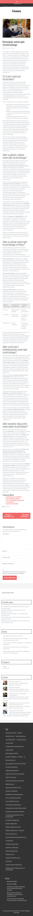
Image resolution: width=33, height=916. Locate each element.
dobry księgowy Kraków (12, 753)
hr (24, 756)
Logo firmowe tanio (11, 777)
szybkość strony (10, 854)
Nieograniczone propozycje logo (14, 794)
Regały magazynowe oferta (13, 827)
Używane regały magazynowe (14, 864)
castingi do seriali (21, 739)
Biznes (5, 666)
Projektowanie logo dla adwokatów (15, 811)
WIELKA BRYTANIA (12, 881)
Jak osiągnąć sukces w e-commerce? (13, 636)
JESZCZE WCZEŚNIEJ (12, 504)
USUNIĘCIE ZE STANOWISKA (14, 497)
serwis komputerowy (11, 834)
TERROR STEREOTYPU (15, 681)
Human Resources (10, 760)
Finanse (16, 11)
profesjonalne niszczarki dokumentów (16, 808)
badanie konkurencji (11, 733)
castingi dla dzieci (10, 739)
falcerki (20, 756)
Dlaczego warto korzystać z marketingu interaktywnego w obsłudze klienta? (15, 894)
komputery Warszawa (11, 767)
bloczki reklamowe (21, 736)
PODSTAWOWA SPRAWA (13, 498)
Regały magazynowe (11, 823)
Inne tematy (6, 506)
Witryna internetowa (8, 563)
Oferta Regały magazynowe (13, 804)
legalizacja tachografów (12, 770)
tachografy (9, 861)
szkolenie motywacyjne (12, 847)
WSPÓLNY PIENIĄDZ (14, 687)
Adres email (6, 557)
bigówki (20, 733)
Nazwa (5, 551)
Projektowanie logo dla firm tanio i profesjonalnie (15, 815)
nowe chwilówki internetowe (13, 798)
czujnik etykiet (9, 750)
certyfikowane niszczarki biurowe (15, 746)
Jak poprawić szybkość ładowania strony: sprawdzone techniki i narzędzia (16, 888)
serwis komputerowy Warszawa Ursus (16, 837)
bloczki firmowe (10, 736)
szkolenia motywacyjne (12, 844)
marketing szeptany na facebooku (15, 780)
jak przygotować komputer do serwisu (16, 763)
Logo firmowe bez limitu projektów (15, 774)
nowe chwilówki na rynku (12, 801)
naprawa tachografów (12, 791)
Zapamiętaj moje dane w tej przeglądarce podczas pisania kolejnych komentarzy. (14, 572)
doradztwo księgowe (11, 756)
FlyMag (27, 911)
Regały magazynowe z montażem (15, 830)
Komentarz (6, 534)
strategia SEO (9, 840)
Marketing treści (10, 784)
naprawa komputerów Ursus (13, 787)
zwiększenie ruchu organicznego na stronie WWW (15, 869)
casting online (9, 743)
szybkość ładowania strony (13, 858)
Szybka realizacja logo (12, 851)
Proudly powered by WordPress (11, 911)
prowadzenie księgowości (12, 820)
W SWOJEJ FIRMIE (12, 884)
